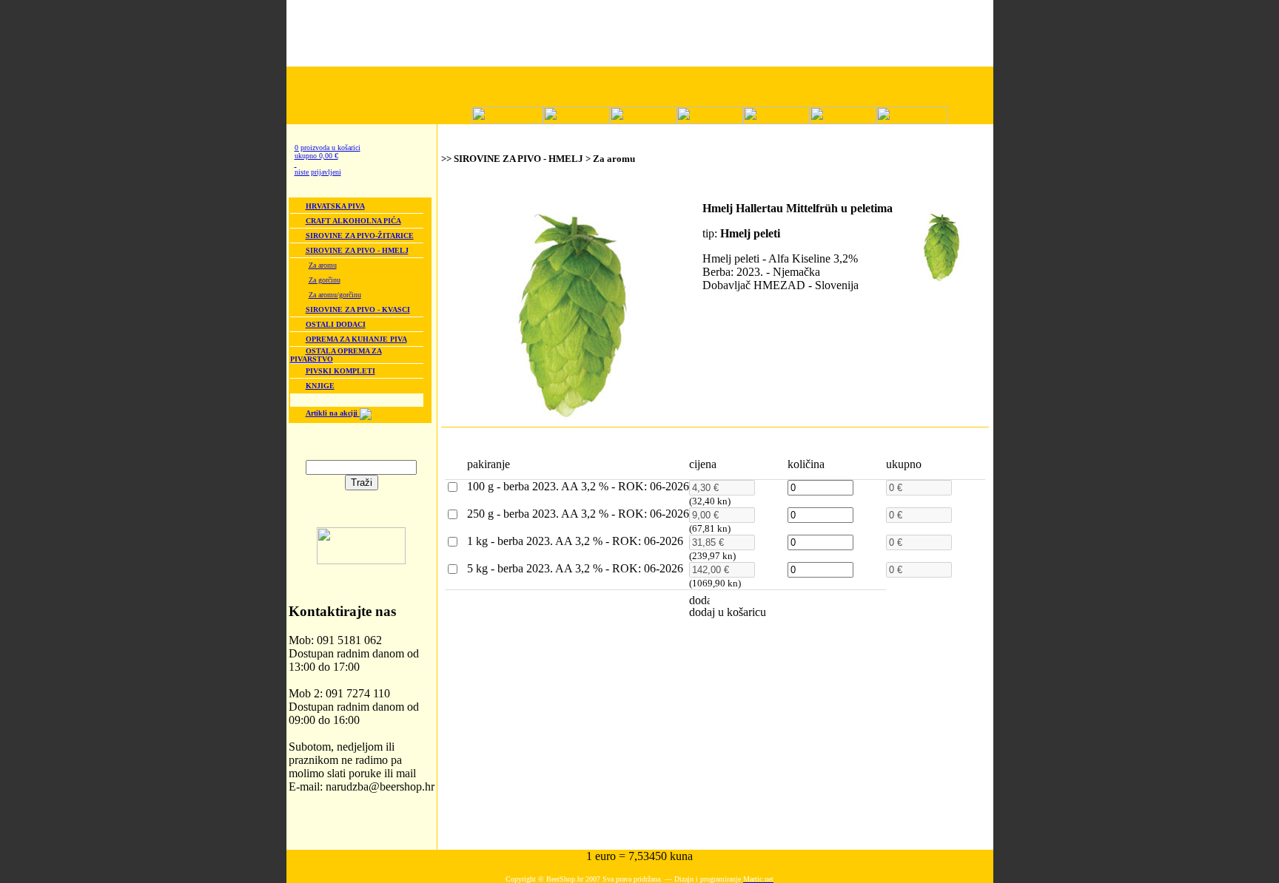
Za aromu (323, 265)
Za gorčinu (324, 280)
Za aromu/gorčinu (335, 295)
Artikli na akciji (333, 413)
